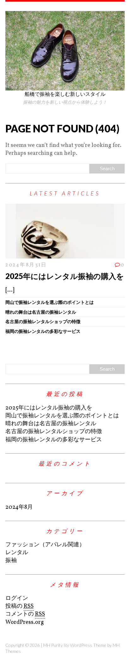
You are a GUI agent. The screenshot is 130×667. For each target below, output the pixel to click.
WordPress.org (24, 622)
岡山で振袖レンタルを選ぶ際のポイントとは (49, 302)
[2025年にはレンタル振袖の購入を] (65, 254)
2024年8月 (19, 507)
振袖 (11, 561)
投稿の (19, 606)
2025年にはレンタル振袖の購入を (64, 276)
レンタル (16, 553)
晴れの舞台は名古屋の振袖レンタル (40, 312)
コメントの (25, 614)
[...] (9, 290)
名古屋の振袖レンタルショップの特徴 (42, 321)
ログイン (16, 598)
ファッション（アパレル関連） (45, 545)
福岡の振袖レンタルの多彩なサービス (42, 331)
